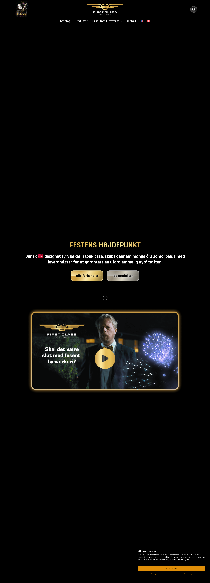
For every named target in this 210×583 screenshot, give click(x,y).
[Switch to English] (141, 21)
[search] (193, 9)
